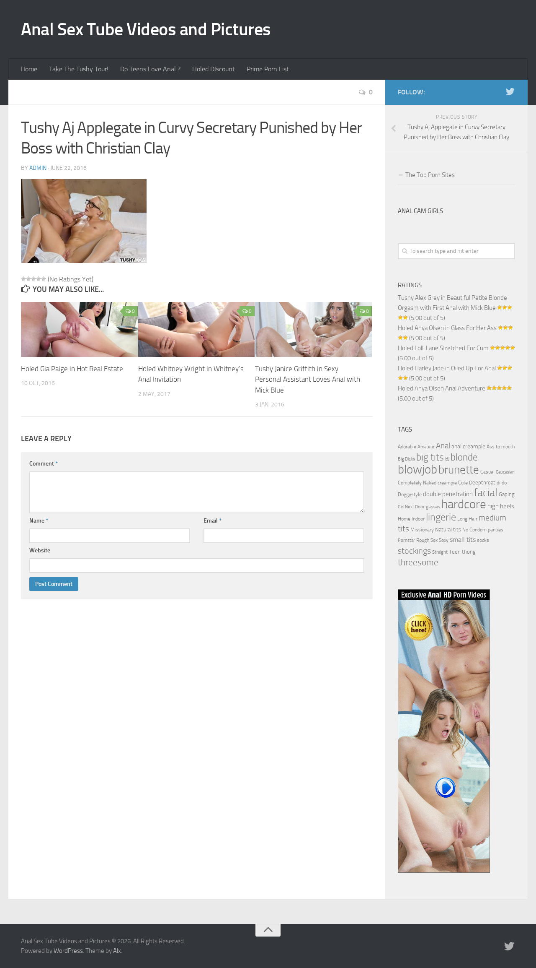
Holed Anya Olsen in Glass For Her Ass (447, 328)
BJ (447, 459)
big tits (430, 457)
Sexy (443, 540)
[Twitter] (510, 92)
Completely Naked (417, 483)
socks (483, 540)
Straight (440, 552)
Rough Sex (427, 540)
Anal (443, 445)
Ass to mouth (501, 447)
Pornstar (406, 540)
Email (213, 520)
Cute (463, 483)
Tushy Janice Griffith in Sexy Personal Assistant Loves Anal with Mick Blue (307, 379)
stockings (414, 551)
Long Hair (467, 519)
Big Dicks (406, 459)
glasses (433, 507)
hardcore (463, 504)
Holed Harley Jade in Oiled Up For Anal (447, 368)
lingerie (441, 517)
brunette (458, 469)
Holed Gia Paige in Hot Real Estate (72, 368)
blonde (464, 457)
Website (39, 550)
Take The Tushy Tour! (78, 69)
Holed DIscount (213, 69)
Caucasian (505, 472)
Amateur (426, 447)
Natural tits (448, 529)
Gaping (507, 494)
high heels (500, 506)
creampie (447, 483)
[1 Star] (23, 278)
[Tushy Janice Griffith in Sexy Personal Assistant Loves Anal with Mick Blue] (313, 329)
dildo (502, 483)
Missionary (422, 530)
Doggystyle (410, 494)
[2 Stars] (28, 278)
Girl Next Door (411, 507)
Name (38, 520)
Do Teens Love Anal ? (150, 69)
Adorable (407, 447)
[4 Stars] (38, 278)
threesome (418, 562)
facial (485, 492)
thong (469, 551)
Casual (487, 472)
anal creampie (468, 446)
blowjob (417, 469)
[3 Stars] (33, 278)
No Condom (474, 530)
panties (495, 530)
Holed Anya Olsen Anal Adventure (441, 388)
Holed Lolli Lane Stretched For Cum (443, 348)
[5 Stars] (43, 278)
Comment (43, 463)
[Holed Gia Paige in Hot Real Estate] (79, 329)
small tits (463, 540)
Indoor (418, 519)
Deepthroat (482, 482)
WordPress (68, 951)
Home (29, 69)
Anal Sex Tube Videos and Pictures (146, 29)
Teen (455, 552)
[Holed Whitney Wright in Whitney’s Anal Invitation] (196, 329)
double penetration (448, 494)
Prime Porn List (268, 69)
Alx (117, 951)
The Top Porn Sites (430, 175)
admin (37, 168)
